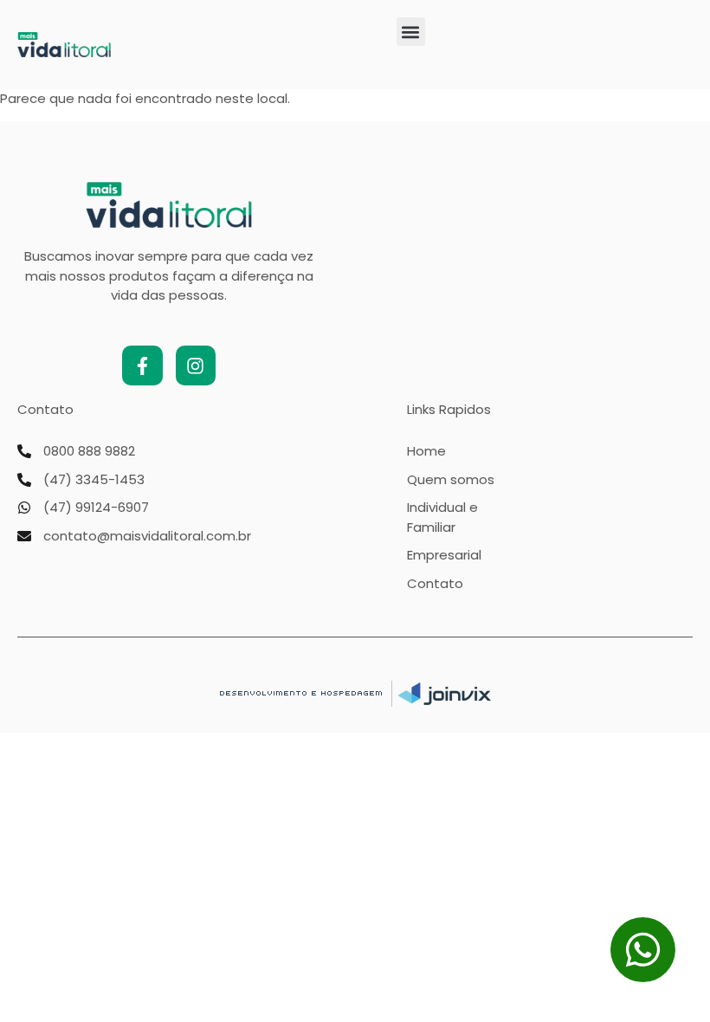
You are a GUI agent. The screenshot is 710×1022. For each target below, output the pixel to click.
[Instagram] (196, 365)
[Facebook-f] (142, 365)
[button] (411, 31)
